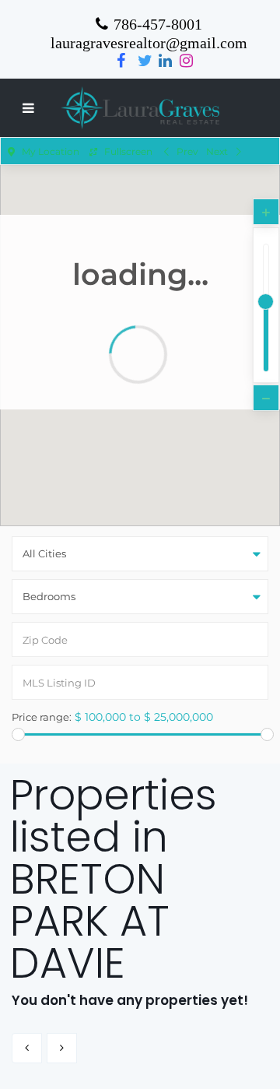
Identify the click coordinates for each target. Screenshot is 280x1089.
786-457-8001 (158, 24)
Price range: (42, 717)
